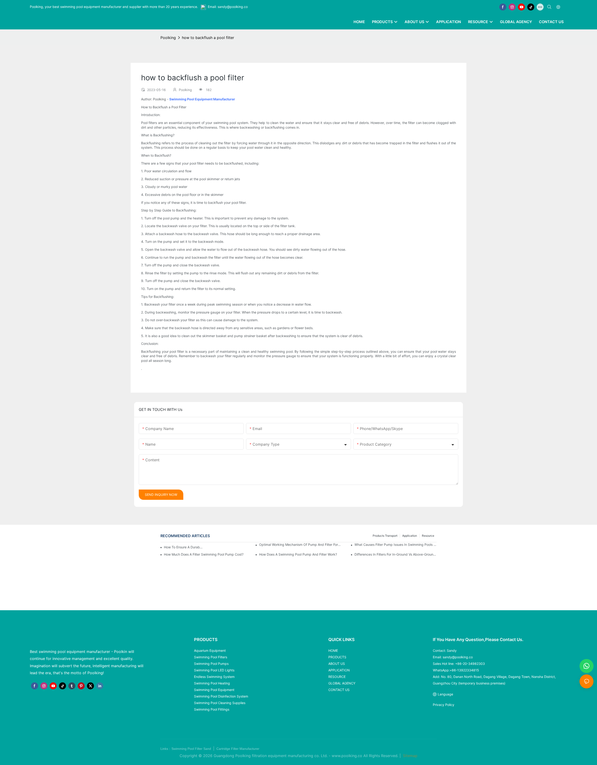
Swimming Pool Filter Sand (191, 749)
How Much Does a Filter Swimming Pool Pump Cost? (203, 554)
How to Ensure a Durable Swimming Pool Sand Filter (183, 547)
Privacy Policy (443, 705)
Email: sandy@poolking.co (228, 7)
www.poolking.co (347, 755)
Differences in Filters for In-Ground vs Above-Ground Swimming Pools (395, 554)
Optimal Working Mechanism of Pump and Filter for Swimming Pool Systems (300, 544)
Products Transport (385, 535)
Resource (428, 535)
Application (409, 535)
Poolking (168, 37)
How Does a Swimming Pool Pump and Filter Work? (298, 554)
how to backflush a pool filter (208, 37)
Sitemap (409, 755)
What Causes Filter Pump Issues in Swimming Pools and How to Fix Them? (395, 544)
